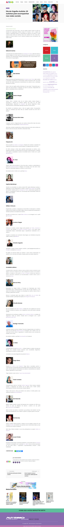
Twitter (30, 53)
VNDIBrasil (17, 236)
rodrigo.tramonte (19, 330)
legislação (51, 84)
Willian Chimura (24, 214)
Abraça (12, 276)
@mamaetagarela (18, 392)
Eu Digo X (47, 82)
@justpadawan (9, 153)
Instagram (26, 53)
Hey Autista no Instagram (18, 144)
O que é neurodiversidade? (24, 373)
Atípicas (27, 354)
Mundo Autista (31, 188)
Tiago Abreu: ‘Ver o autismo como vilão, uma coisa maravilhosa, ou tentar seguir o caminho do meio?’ (39, 502)
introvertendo (45, 84)
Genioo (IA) (50, 2)
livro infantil (45, 86)
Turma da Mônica (52, 90)
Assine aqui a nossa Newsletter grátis (32, 510)
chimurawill (9, 215)
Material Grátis (31, 2)
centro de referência (46, 76)
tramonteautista (22, 336)
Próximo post (34, 471)
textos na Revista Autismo (28, 314)
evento (52, 82)
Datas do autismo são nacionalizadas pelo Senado (24, 503)
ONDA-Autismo (19, 308)
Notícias (17, 2)
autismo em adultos (50, 73)
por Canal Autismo (17, 457)
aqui (39, 526)
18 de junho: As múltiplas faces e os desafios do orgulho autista (11, 503)
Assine (41, 2)
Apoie (37, 2)
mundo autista (51, 89)
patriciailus (11, 425)
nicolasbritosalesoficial (23, 124)
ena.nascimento (10, 407)
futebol (56, 82)
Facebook (37, 228)
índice (48, 92)
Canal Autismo (10, 18)
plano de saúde (46, 90)
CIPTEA (51, 76)
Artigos (21, 2)
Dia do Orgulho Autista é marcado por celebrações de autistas (31, 475)
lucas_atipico (26, 444)
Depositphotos (14, 519)
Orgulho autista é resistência (50, 501)
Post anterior (11, 471)
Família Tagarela (25, 385)
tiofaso (25, 171)
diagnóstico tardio (49, 78)
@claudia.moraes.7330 (11, 317)
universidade (45, 92)
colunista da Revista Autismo (24, 229)
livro (55, 84)
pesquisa (56, 89)
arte (51, 72)
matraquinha (45, 87)
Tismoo (45, 2)
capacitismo (50, 75)
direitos (55, 79)
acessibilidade (46, 72)
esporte (44, 82)
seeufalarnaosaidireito (14, 166)
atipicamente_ (19, 348)
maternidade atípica (50, 86)
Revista (26, 2)
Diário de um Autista (33, 295)
